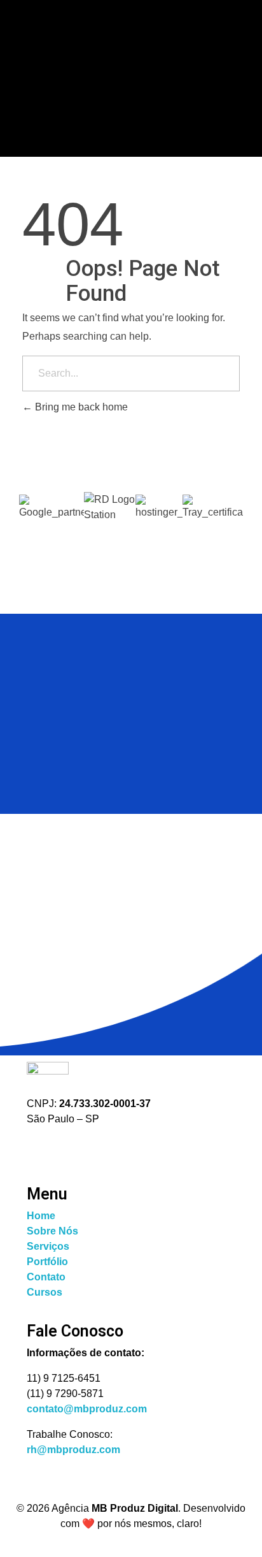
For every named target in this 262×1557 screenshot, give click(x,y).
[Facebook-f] (83, 1153)
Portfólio (47, 1261)
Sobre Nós (52, 1231)
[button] (131, 530)
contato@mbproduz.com (87, 1408)
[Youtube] (124, 1153)
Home (41, 1215)
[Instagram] (43, 1153)
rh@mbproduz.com (73, 1449)
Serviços (48, 1246)
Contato (46, 1276)
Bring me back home (80, 407)
